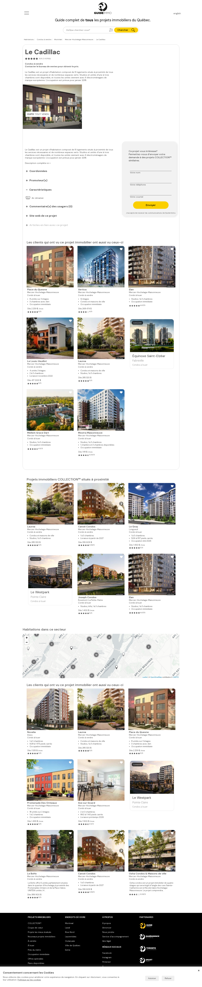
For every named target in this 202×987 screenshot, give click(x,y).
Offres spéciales (35, 959)
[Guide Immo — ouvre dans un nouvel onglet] (156, 925)
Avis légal (106, 941)
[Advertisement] (70, 137)
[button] (111, 30)
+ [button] (27, 638)
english (177, 13)
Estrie (67, 950)
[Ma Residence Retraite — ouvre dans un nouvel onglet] (156, 937)
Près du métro (34, 950)
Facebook (106, 953)
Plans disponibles (36, 963)
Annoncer (106, 927)
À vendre (32, 941)
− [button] (27, 642)
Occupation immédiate (38, 954)
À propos (106, 923)
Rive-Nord (69, 932)
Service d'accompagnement (115, 936)
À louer (31, 945)
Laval (67, 927)
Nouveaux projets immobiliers (41, 936)
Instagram (106, 957)
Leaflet (145, 677)
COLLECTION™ (34, 923)
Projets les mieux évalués (39, 932)
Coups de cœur (35, 927)
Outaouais (70, 941)
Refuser (168, 978)
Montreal (69, 923)
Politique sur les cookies (29, 979)
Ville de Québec (72, 945)
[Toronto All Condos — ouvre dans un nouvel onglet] (156, 949)
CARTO (176, 677)
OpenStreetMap (156, 677)
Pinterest (106, 962)
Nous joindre (108, 932)
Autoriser (152, 978)
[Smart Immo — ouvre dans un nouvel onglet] (156, 960)
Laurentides (70, 936)
